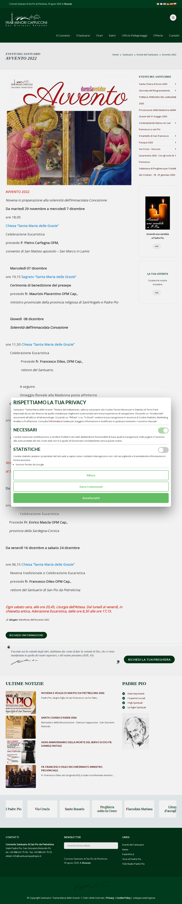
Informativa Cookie (59, 421)
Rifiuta (91, 475)
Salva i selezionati (91, 486)
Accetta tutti (91, 498)
